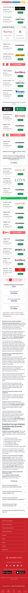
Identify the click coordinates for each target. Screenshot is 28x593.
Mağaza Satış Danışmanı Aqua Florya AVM (7, 188)
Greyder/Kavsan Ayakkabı (7, 56)
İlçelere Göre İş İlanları (7, 524)
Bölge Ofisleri (5, 549)
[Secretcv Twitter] (10, 565)
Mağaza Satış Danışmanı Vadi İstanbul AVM (7, 222)
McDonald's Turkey (7, 271)
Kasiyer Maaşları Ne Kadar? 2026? (14, 286)
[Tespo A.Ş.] (20, 92)
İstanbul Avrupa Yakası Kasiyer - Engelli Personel (9, 202)
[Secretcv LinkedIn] (17, 565)
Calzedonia (5, 46)
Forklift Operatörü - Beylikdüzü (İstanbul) (8, 90)
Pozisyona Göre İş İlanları (7, 528)
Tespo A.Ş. (5, 93)
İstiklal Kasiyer (6, 178)
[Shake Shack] (20, 8)
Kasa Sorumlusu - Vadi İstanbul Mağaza (9, 81)
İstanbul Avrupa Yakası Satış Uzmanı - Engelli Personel (8, 169)
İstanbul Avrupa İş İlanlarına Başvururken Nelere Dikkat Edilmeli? (12, 486)
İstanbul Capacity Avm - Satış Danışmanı (9, 54)
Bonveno (5, 73)
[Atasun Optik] (20, 170)
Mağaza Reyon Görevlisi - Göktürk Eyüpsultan (8, 259)
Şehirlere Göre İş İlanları (7, 520)
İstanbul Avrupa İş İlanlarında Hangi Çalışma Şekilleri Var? (12, 492)
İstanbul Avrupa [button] (16, 2)
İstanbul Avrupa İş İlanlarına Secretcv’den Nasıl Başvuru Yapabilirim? (13, 498)
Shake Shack (6, 9)
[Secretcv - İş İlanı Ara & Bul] (7, 572)
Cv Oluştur (14, 162)
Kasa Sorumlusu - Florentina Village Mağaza (7, 17)
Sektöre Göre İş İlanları (7, 531)
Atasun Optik (6, 171)
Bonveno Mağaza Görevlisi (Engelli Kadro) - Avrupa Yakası (7, 71)
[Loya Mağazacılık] (20, 180)
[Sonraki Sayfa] (24, 279)
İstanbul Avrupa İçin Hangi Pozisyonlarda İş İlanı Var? (9, 505)
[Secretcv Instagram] (21, 565)
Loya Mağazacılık (7, 181)
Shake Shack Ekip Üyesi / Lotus (8, 7)
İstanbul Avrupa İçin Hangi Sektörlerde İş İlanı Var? (13, 511)
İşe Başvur (20, 12)
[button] (14, 292)
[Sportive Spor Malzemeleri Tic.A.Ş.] (20, 250)
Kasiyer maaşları (15, 314)
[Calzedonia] (20, 45)
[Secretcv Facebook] (6, 565)
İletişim (3, 538)
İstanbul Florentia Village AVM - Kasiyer (8, 115)
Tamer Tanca (6, 19)
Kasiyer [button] (23, 2)
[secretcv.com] (14, 558)
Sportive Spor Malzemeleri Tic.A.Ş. (7, 251)
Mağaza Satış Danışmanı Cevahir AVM (8, 141)
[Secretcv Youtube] (14, 565)
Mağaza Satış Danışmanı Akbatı (7, 124)
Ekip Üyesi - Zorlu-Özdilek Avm (7, 268)
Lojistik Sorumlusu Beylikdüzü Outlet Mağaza (7, 249)
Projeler (4, 546)
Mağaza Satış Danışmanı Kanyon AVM (8, 239)
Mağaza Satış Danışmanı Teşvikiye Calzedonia (8, 212)
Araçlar (3, 542)
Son (20, 279)
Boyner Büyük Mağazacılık (6, 117)
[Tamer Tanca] (20, 18)
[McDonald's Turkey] (20, 270)
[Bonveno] (20, 72)
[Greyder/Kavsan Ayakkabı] (20, 55)
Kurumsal (4, 535)
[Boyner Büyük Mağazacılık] (20, 116)
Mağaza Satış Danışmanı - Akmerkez (8, 44)
